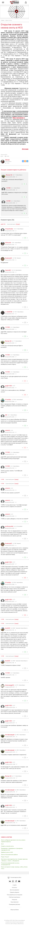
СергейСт (8, 270)
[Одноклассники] (25, 161)
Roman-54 (9, 175)
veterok (7, 430)
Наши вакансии (14, 902)
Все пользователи (14, 890)
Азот (2, 844)
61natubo (8, 399)
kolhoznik (8, 242)
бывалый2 (8, 258)
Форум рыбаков (15, 909)
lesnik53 (7, 628)
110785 (8, 188)
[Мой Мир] (27, 161)
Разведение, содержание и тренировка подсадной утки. (12, 849)
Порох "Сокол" (5, 857)
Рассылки (14, 899)
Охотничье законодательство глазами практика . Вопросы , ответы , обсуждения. (14, 859)
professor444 (9, 526)
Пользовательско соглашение (14, 894)
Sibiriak (7, 160)
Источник (25, 149)
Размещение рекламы (14, 904)
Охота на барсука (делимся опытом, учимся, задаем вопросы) (13, 840)
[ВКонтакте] (23, 161)
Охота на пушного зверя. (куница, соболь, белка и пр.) (14, 867)
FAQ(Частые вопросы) (14, 897)
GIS (6, 415)
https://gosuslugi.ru (19, 118)
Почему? (18, 224)
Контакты (14, 887)
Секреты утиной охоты (7, 846)
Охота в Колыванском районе (9, 854)
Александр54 (9, 685)
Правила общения (14, 892)
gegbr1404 (3, 224)
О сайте (14, 885)
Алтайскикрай (9, 734)
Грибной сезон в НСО (7, 852)
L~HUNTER (8, 312)
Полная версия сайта (15, 877)
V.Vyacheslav (9, 229)
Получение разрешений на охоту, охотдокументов (10, 863)
